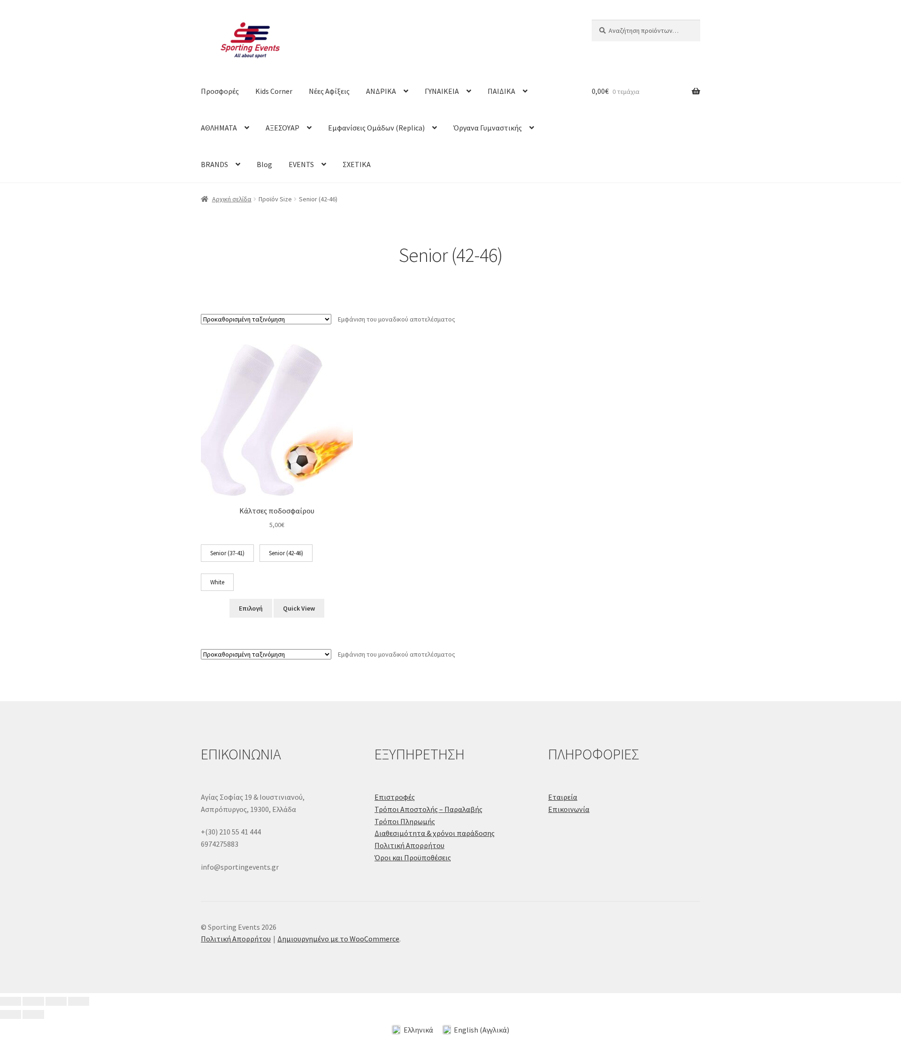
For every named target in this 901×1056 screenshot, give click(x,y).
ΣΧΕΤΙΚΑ (357, 164)
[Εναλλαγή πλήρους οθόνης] (33, 1001)
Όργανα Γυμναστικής (487, 127)
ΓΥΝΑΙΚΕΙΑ (442, 91)
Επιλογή (251, 608)
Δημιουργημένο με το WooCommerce (338, 938)
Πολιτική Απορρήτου (409, 845)
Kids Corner (273, 91)
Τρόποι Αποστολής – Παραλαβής (428, 809)
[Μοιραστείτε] (56, 1001)
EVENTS (301, 164)
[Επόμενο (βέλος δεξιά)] (33, 1014)
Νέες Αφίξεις (329, 91)
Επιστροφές (394, 797)
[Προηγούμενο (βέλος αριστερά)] (10, 1014)
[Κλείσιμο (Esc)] (78, 1001)
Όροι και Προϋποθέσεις (412, 857)
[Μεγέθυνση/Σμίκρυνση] (10, 1001)
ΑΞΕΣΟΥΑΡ (282, 127)
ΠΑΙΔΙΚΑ (501, 91)
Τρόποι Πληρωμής (404, 821)
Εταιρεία (562, 797)
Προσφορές (220, 91)
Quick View (299, 608)
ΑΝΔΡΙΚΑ (381, 91)
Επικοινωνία (568, 809)
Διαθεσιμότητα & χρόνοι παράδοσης (434, 833)
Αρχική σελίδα (232, 199)
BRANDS (214, 164)
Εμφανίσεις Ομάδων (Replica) (376, 127)
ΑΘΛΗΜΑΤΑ (219, 127)
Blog (264, 164)
